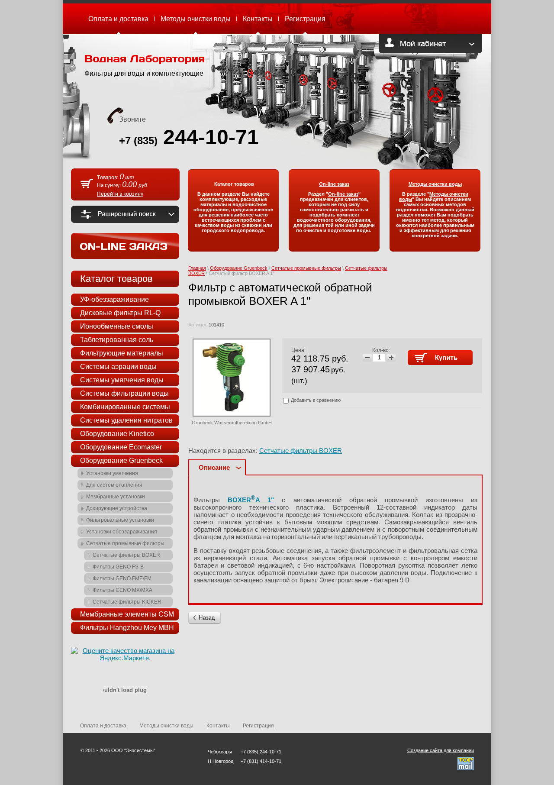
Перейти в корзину (120, 194)
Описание (214, 467)
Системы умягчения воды (122, 380)
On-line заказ (343, 194)
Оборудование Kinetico (117, 433)
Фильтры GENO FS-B (118, 567)
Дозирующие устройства (116, 508)
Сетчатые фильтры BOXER (300, 450)
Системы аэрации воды (118, 366)
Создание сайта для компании (440, 750)
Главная (197, 268)
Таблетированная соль (116, 339)
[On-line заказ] (125, 256)
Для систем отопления (114, 485)
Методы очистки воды (196, 19)
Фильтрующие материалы (121, 353)
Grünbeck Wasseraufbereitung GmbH (232, 422)
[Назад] (204, 618)
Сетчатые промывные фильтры (306, 268)
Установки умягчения (112, 473)
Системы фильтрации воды (124, 393)
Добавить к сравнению (315, 400)
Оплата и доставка (118, 19)
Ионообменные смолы (116, 326)
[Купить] (440, 357)
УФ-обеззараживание (114, 299)
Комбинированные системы (125, 406)
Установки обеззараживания (121, 532)
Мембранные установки (115, 497)
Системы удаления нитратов (126, 420)
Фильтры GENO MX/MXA (122, 590)
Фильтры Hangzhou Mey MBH (127, 627)
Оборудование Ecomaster (121, 447)
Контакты (258, 19)
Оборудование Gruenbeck (238, 268)
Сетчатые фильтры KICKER (127, 602)
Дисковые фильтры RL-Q (120, 313)
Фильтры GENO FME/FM (122, 578)
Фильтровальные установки (120, 520)
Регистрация (305, 19)
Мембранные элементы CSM (127, 614)
